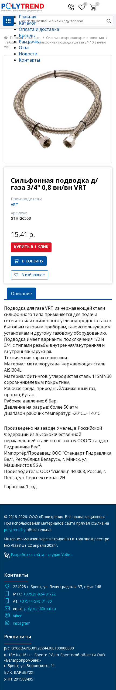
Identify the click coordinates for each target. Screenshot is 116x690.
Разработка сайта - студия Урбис (41, 554)
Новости (28, 54)
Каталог (27, 23)
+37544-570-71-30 (36, 601)
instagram (21, 623)
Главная (27, 17)
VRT (14, 204)
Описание (21, 293)
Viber (17, 615)
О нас (24, 48)
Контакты (29, 60)
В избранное (31, 274)
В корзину (31, 261)
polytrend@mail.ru (40, 608)
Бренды (27, 35)
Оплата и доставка (39, 29)
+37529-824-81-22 (39, 593)
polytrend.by (14, 529)
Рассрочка (29, 42)
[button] (93, 6)
